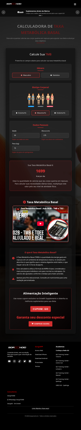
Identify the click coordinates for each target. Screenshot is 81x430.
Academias (60, 347)
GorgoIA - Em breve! (14, 403)
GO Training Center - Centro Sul (63, 362)
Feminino (56, 75)
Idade (14, 131)
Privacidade (39, 362)
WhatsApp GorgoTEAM (16, 400)
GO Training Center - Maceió (63, 374)
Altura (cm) (45, 131)
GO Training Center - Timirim (63, 356)
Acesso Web (39, 350)
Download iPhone (41, 354)
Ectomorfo (22, 113)
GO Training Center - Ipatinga (63, 380)
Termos (37, 366)
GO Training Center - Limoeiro (63, 368)
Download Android (41, 358)
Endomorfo (61, 113)
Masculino (27, 75)
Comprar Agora (41, 324)
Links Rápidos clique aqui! (40, 408)
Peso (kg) (15, 144)
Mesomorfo (41, 113)
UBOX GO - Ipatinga (62, 385)
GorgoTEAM (11, 396)
